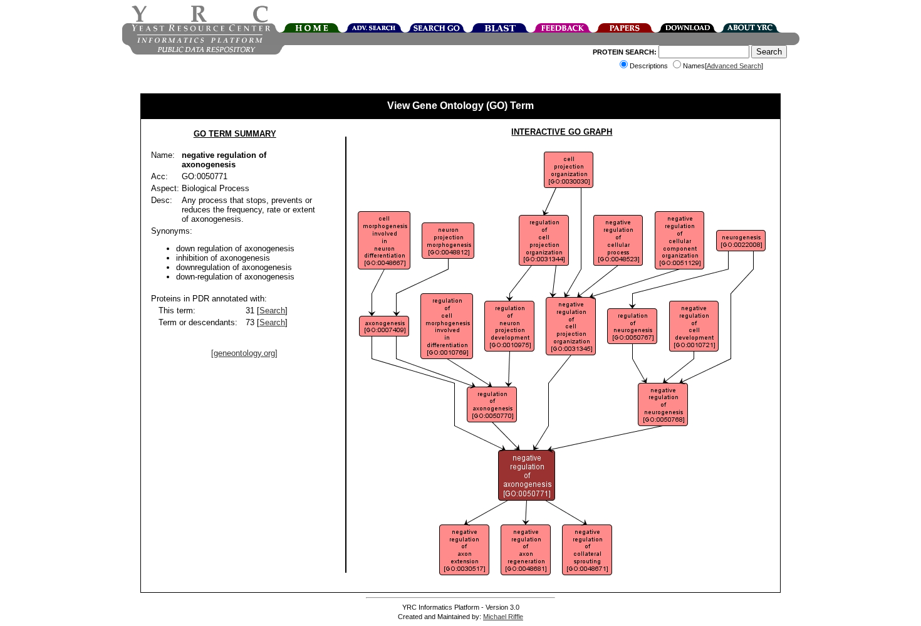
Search (272, 310)
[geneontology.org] (244, 353)
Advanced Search (734, 66)
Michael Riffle (503, 616)
